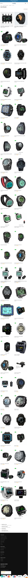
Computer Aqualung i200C (4, 169)
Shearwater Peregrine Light (4, 492)
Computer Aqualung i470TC (18, 169)
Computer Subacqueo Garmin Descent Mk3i (20, 62)
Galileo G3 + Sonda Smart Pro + (5, 367)
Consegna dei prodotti (4, 529)
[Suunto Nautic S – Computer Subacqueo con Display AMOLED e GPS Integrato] (20, 18)
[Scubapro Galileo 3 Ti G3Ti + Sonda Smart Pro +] (20, 37)
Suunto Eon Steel (16, 492)
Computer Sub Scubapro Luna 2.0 (18, 313)
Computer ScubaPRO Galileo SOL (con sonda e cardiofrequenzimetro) (20, 277)
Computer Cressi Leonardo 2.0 (5, 205)
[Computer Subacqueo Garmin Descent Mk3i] (20, 54)
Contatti (2, 536)
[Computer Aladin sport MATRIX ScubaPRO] (7, 144)
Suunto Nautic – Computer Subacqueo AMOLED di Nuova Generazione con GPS (6, 26)
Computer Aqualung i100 (17, 151)
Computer (10, 5)
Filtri (25, 9)
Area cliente (2, 541)
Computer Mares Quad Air (4, 223)
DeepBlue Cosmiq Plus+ (4, 349)
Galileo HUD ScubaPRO (17, 367)
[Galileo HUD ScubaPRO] (20, 359)
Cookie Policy (2, 534)
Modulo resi (2, 542)
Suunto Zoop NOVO (3, 510)
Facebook (2, 551)
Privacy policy (2, 533)
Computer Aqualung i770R (4, 44)
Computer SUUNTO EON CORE (5, 331)
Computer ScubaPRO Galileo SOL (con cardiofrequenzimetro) (6, 277)
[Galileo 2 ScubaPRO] (20, 342)
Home (1, 5)
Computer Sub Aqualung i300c (5, 295)
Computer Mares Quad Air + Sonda (18, 223)
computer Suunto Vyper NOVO (18, 331)
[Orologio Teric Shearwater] (20, 413)
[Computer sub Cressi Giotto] (7, 180)
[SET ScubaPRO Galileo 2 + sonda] (7, 467)
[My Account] (24, 3)
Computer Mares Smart (4, 241)
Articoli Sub (2, 545)
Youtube (2, 552)
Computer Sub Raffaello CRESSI (5, 313)
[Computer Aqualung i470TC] (20, 162)
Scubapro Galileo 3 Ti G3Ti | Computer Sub (6, 62)
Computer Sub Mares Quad (17, 295)
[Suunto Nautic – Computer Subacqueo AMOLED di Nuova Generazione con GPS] (7, 18)
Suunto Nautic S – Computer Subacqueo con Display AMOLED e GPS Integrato (20, 26)
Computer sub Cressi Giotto (4, 187)
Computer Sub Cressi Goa (17, 187)
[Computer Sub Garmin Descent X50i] (20, 72)
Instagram (2, 553)
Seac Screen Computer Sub (17, 456)
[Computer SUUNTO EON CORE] (7, 324)
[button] (26, 3)
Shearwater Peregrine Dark (18, 474)
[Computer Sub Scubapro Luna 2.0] (20, 306)
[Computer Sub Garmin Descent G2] (7, 72)
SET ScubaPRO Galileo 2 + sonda (5, 474)
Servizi (1, 535)
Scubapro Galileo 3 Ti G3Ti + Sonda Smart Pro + (20, 44)
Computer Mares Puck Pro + (18, 205)
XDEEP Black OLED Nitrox (17, 510)
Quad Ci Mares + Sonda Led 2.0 (5, 456)
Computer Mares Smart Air (17, 241)
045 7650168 (14, 1)
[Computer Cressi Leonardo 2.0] (7, 198)
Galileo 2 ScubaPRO (16, 349)
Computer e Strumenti (5, 5)
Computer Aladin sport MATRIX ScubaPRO (6, 151)
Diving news (2, 546)
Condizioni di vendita (3, 528)
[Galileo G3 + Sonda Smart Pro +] (7, 359)
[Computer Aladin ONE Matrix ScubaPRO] (20, 126)
